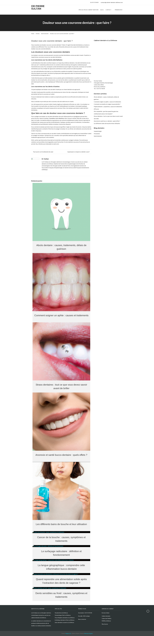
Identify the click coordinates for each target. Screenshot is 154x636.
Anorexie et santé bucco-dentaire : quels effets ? (107, 121)
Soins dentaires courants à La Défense (64, 622)
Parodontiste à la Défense (61, 612)
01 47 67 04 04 (88, 612)
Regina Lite (68, 633)
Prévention (97, 133)
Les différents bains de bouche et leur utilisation (107, 123)
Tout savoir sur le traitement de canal (43, 152)
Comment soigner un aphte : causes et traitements (107, 101)
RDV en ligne (86, 616)
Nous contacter (82, 619)
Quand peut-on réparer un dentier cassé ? (78, 152)
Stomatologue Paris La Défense (63, 615)
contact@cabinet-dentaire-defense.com (112, 2)
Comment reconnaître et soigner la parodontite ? (107, 104)
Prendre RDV (118, 9)
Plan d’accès (105, 624)
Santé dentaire (98, 136)
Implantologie (98, 131)
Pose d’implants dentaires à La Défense (65, 617)
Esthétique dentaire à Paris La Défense (64, 620)
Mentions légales (88, 633)
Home (32, 33)
